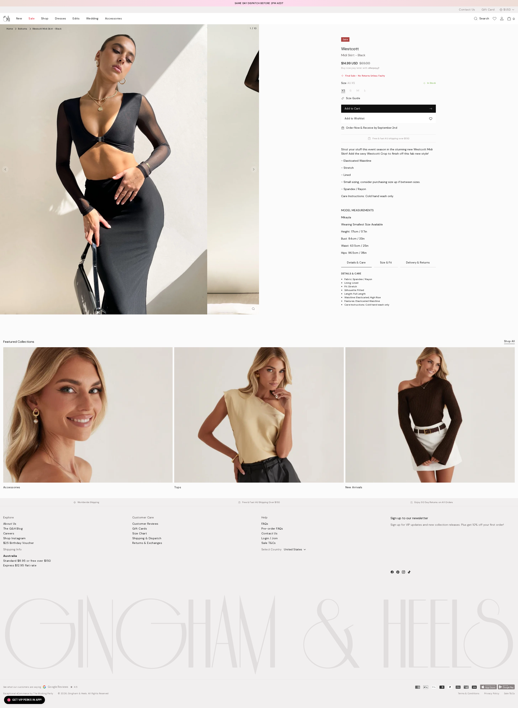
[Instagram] (403, 572)
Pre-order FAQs (272, 528)
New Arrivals (353, 487)
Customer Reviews (145, 523)
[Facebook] (392, 572)
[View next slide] (254, 169)
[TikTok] (409, 572)
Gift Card (488, 9)
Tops (177, 487)
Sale (32, 18)
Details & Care (356, 262)
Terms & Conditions (468, 693)
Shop (45, 18)
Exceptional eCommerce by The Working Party (28, 693)
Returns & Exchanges (147, 543)
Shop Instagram (14, 538)
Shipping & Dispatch (146, 538)
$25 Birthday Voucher (18, 543)
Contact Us (467, 9)
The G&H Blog (13, 528)
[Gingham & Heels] (259, 634)
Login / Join (269, 538)
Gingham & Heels (77, 693)
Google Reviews (58, 687)
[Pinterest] (397, 572)
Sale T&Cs (268, 543)
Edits (76, 18)
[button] (388, 118)
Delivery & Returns (418, 262)
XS (343, 90)
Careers (8, 533)
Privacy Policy (491, 693)
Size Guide (353, 98)
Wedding (92, 18)
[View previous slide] (5, 169)
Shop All (509, 341)
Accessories (113, 18)
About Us (9, 523)
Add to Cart (352, 108)
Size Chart (139, 533)
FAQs (264, 523)
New (19, 18)
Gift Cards (139, 528)
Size (348, 83)
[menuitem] (19, 18)
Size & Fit (386, 262)
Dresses (60, 18)
